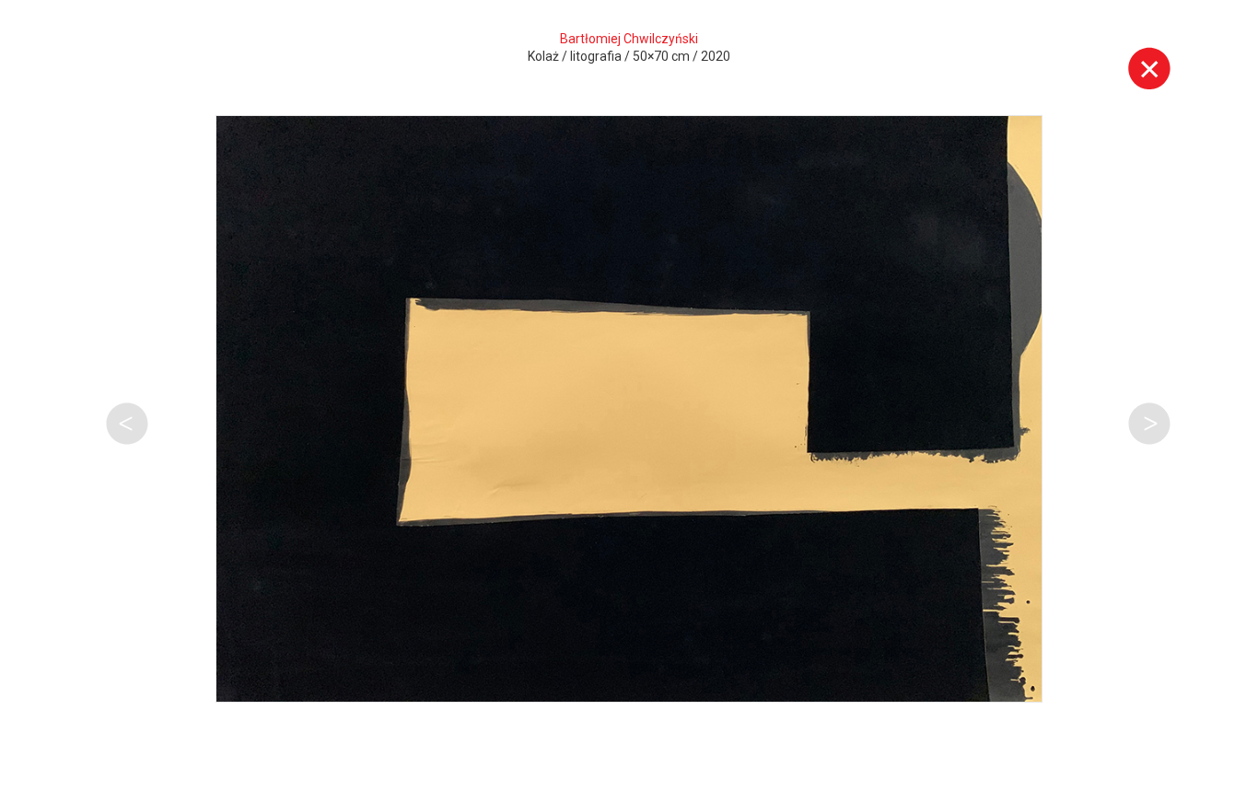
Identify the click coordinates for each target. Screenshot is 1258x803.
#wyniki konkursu (159, 732)
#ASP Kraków (139, 702)
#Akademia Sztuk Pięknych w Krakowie (270, 763)
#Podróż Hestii (555, 763)
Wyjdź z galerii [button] (1149, 68)
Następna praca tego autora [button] (1149, 423)
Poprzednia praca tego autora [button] (127, 423)
